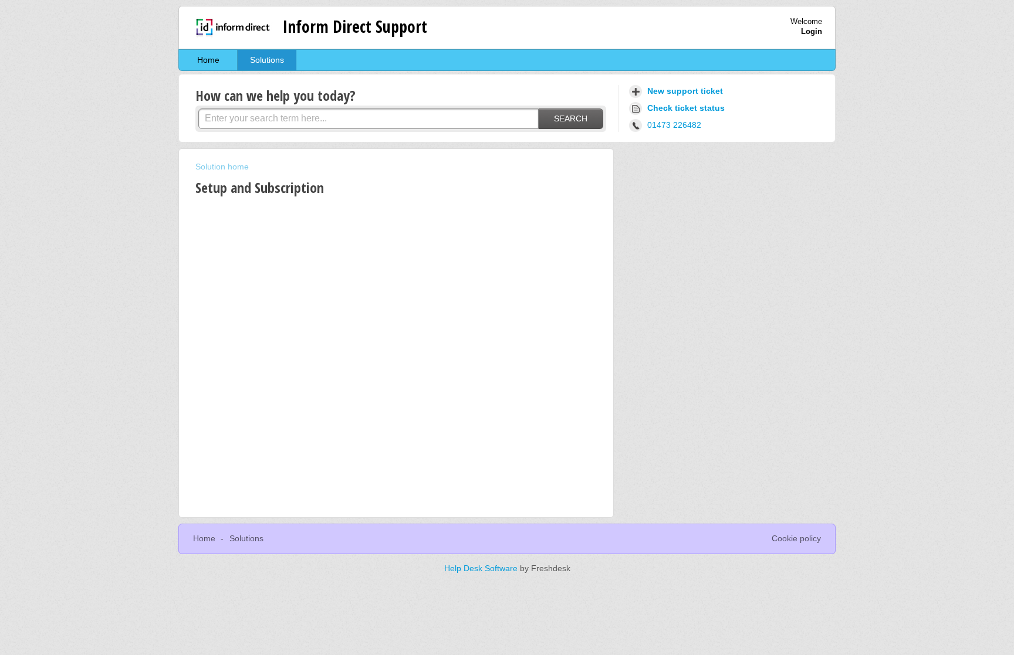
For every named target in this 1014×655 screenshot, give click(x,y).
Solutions (267, 60)
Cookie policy (796, 538)
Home (208, 60)
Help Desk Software (482, 568)
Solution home (222, 166)
